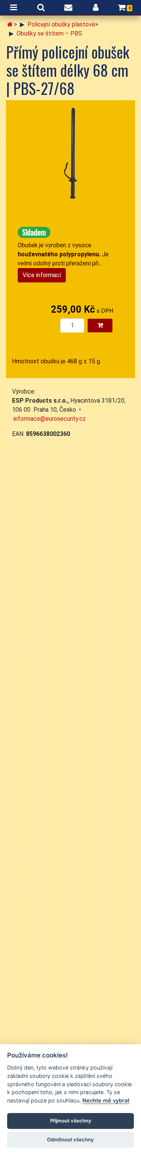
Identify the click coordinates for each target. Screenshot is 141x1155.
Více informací (42, 275)
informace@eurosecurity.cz (50, 418)
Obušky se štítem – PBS (49, 33)
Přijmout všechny (70, 1121)
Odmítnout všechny (70, 1139)
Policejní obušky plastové (61, 24)
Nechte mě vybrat (105, 1100)
